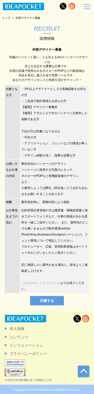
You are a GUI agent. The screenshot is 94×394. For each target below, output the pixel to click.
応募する (47, 301)
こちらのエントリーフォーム (40, 283)
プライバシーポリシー (28, 353)
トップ (6, 17)
